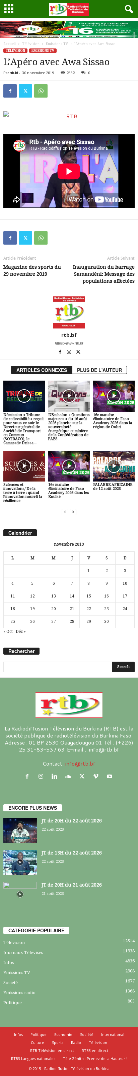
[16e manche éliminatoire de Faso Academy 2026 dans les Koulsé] (69, 466)
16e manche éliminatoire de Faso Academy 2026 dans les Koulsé (68, 491)
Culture (37, 1042)
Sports (57, 1042)
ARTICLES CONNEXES (41, 370)
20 (53, 609)
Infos (8, 962)
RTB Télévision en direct (52, 1050)
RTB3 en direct (95, 1050)
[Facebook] (10, 91)
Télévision (31, 44)
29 (88, 621)
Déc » (21, 631)
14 (72, 596)
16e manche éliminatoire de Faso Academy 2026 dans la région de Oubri (112, 421)
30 (106, 621)
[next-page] (73, 512)
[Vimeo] (97, 776)
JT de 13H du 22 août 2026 (72, 852)
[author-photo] (69, 312)
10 (125, 583)
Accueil (9, 44)
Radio (76, 1042)
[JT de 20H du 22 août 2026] (20, 830)
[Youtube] (110, 776)
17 (125, 596)
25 (12, 621)
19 (32, 609)
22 (88, 609)
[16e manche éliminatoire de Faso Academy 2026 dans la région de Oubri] (114, 396)
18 (12, 609)
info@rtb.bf (80, 763)
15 (88, 596)
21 (72, 609)
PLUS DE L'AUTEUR (99, 370)
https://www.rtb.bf (69, 343)
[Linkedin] (56, 776)
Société (10, 982)
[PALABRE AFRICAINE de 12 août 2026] (114, 466)
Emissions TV (57, 44)
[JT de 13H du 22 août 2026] (20, 862)
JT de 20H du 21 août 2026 (72, 885)
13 (53, 596)
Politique (12, 1002)
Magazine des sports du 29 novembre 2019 (32, 270)
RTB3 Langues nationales (33, 1058)
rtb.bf (14, 73)
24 (125, 609)
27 (53, 621)
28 (72, 621)
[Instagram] (69, 352)
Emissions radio (19, 992)
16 (106, 596)
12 (32, 596)
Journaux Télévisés (23, 952)
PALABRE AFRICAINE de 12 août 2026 (112, 487)
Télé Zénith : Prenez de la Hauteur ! (95, 1058)
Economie (63, 1034)
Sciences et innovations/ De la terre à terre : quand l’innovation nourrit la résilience (22, 493)
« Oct (8, 631)
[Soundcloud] (70, 776)
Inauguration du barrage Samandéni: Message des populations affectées (104, 274)
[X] (25, 91)
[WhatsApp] (41, 91)
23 (106, 609)
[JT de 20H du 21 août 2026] (20, 894)
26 (32, 621)
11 (12, 596)
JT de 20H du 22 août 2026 (72, 820)
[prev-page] (65, 512)
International (112, 1034)
